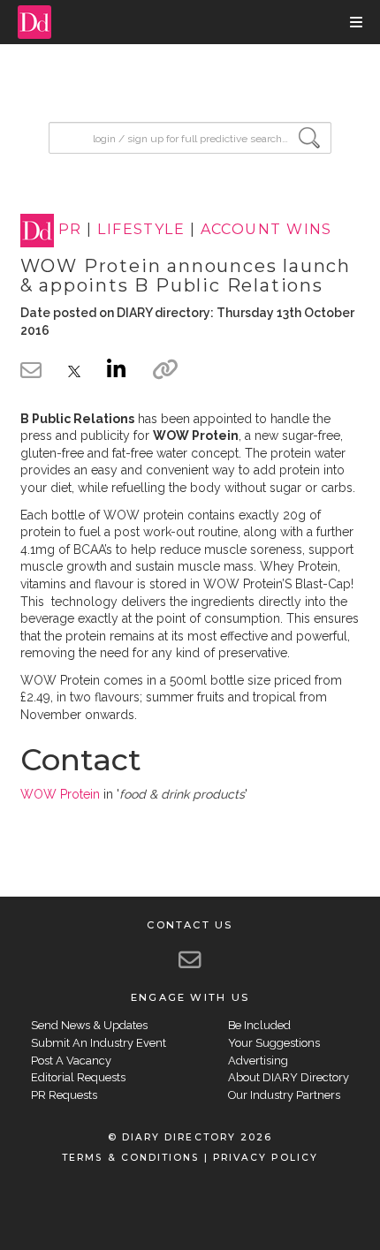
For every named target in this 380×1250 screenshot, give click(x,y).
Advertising (258, 1060)
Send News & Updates (89, 1025)
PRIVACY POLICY (265, 1157)
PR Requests (64, 1095)
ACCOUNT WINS (266, 230)
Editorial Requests (78, 1077)
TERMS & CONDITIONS (130, 1157)
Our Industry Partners (284, 1095)
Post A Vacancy (71, 1060)
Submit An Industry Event (98, 1042)
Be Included (259, 1025)
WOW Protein (60, 794)
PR (70, 230)
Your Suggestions (274, 1042)
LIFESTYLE (141, 230)
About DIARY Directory (288, 1077)
